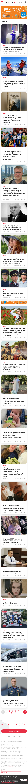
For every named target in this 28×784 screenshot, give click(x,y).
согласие (3, 777)
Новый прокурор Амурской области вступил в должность (13, 572)
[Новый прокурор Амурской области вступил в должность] (24, 575)
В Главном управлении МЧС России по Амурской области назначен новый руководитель (13, 701)
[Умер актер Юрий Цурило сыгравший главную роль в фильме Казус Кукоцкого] (24, 231)
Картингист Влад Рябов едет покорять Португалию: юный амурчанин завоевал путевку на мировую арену (13, 634)
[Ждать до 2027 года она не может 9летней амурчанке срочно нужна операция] (24, 544)
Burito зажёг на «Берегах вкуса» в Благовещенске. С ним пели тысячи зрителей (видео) (14, 49)
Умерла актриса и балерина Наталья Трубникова (12, 602)
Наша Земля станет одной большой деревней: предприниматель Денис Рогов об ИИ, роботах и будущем (13, 507)
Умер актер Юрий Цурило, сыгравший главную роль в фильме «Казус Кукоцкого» (12, 227)
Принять (23, 779)
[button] (20, 736)
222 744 (5, 723)
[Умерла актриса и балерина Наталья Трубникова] (24, 605)
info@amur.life (5, 725)
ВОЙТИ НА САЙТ (14, 731)
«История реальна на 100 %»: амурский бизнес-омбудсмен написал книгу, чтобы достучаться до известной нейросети (13, 119)
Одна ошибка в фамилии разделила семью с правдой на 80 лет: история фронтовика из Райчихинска (13, 400)
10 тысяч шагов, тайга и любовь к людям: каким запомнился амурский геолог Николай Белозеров (14, 366)
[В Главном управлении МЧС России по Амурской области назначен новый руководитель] (24, 705)
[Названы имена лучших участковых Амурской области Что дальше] (24, 297)
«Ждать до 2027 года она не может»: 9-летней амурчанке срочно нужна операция (13, 540)
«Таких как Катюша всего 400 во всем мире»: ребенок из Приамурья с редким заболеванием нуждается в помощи (14, 435)
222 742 (18, 723)
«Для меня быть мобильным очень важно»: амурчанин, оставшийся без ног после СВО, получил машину (13, 668)
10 (21, 713)
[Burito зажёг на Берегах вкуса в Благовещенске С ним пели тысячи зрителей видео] (24, 53)
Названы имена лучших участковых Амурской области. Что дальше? (13, 293)
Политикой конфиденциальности (8, 782)
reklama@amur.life (20, 725)
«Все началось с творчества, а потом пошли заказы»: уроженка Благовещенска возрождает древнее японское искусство (14, 260)
